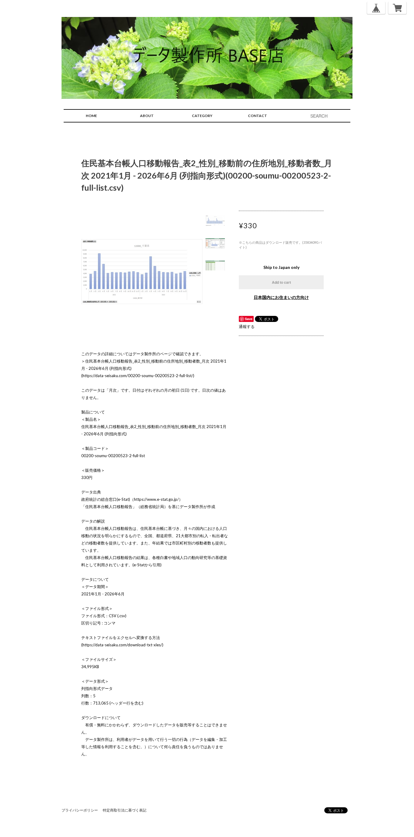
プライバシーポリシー (80, 810)
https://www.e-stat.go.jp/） (158, 499)
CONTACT (257, 115)
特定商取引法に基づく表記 (124, 810)
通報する (247, 326)
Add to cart (281, 282)
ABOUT (147, 115)
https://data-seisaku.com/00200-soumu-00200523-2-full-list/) (138, 375)
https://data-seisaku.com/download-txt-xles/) (122, 644)
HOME (91, 115)
